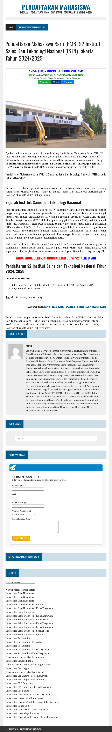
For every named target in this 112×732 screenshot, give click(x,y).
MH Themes (37, 729)
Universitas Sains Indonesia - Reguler (57, 371)
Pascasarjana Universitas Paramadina (44, 382)
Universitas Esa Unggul (74, 385)
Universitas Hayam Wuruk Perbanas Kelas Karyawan (33, 702)
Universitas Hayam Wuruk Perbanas (54, 399)
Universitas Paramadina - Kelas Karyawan (76, 378)
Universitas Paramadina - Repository (44, 375)
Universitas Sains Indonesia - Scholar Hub (27, 630)
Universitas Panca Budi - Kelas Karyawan (27, 709)
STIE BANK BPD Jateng (63, 392)
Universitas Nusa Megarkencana (58, 407)
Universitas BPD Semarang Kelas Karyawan (28, 687)
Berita (80, 306)
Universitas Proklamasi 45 (55, 396)
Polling (70, 306)
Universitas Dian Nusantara (74, 350)
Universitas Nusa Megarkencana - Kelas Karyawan (32, 717)
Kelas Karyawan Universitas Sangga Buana (28, 664)
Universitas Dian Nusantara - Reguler (25, 604)
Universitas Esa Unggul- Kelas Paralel (25, 679)
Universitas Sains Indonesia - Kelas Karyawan (58, 361)
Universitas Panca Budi (63, 403)
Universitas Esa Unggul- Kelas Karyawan (70, 389)
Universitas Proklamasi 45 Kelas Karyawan (28, 694)
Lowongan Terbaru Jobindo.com (25, 557)
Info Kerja (58, 306)
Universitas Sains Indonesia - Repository (27, 619)
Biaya (46, 306)
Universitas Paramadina (88, 371)
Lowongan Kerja (96, 306)
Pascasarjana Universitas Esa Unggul (25, 672)
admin (29, 346)
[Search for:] (56, 438)
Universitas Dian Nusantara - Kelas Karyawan (57, 357)
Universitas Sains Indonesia (20, 612)
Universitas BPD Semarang (20, 683)
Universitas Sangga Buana (76, 382)
